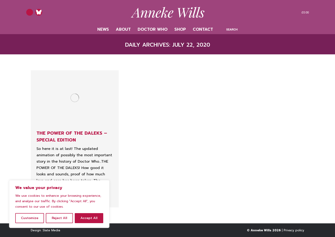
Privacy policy (294, 230)
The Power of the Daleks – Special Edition (71, 136)
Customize (29, 218)
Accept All (89, 218)
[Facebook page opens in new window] (29, 12)
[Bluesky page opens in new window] (38, 12)
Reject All (59, 218)
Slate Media (51, 230)
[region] (59, 204)
